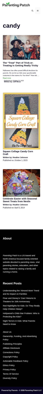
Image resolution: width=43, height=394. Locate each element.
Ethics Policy (9, 365)
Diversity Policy (10, 378)
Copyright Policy (10, 357)
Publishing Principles (12, 344)
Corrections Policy (11, 352)
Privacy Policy (9, 369)
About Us (7, 332)
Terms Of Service (11, 374)
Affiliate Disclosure (11, 348)
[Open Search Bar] (32, 10)
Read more (7, 78)
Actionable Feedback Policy (15, 361)
